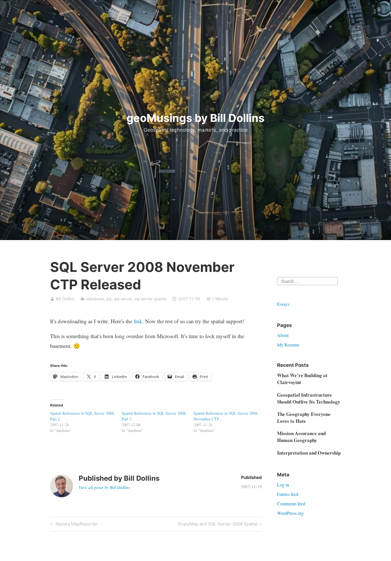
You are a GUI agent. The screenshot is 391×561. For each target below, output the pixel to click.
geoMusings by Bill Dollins (195, 117)
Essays (283, 304)
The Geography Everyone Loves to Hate (304, 417)
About (283, 335)
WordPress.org (290, 513)
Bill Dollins (65, 298)
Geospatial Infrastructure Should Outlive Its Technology (308, 398)
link (138, 321)
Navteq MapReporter (76, 525)
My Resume (288, 345)
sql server (123, 298)
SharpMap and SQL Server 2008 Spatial (218, 525)
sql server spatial (150, 298)
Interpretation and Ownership (309, 452)
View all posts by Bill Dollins (104, 487)
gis (109, 298)
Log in (283, 485)
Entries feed (287, 494)
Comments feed (291, 503)
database (95, 298)
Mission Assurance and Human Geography (301, 437)
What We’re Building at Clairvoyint (302, 379)
